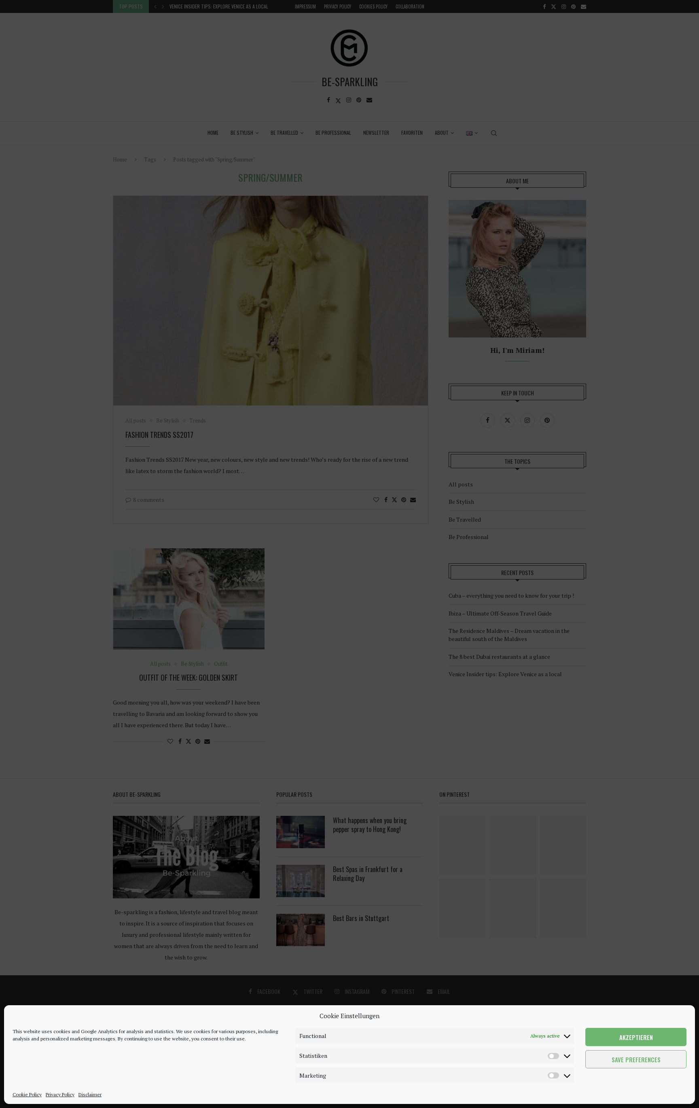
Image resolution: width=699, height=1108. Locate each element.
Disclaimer (90, 1094)
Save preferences (636, 1059)
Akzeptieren (636, 1037)
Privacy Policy (60, 1094)
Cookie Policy (27, 1094)
